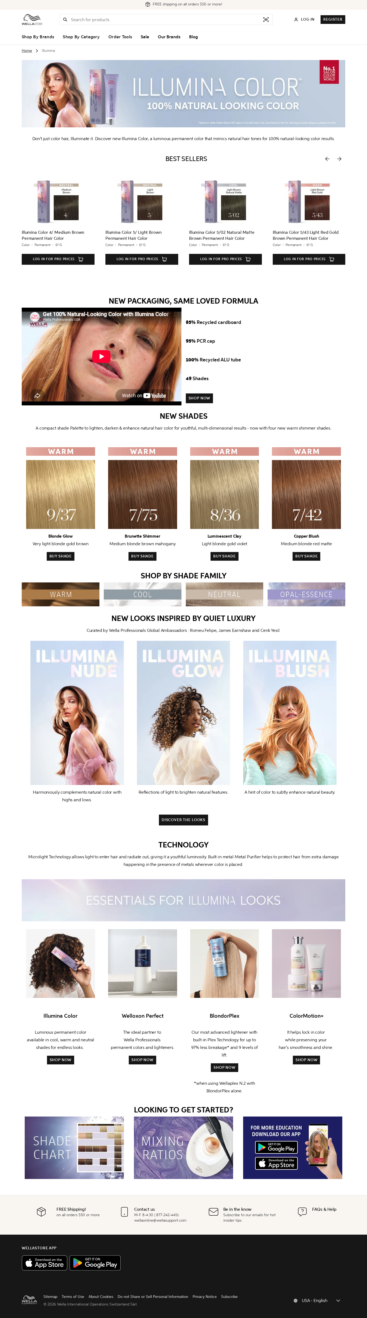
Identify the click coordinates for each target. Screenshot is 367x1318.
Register (333, 19)
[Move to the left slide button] (327, 158)
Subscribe (229, 1296)
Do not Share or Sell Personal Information (153, 1296)
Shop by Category (81, 37)
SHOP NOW (200, 398)
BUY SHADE (60, 556)
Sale (145, 37)
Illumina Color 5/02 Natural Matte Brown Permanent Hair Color (222, 235)
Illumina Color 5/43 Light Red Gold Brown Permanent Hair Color (306, 235)
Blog (193, 37)
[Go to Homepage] (32, 19)
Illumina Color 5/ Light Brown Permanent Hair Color (133, 235)
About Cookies (101, 1296)
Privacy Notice (205, 1296)
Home (27, 50)
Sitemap (50, 1296)
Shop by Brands (38, 37)
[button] (65, 19)
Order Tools (120, 37)
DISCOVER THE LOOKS (183, 820)
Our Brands (169, 37)
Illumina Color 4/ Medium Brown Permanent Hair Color (53, 235)
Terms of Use (73, 1296)
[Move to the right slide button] (339, 158)
